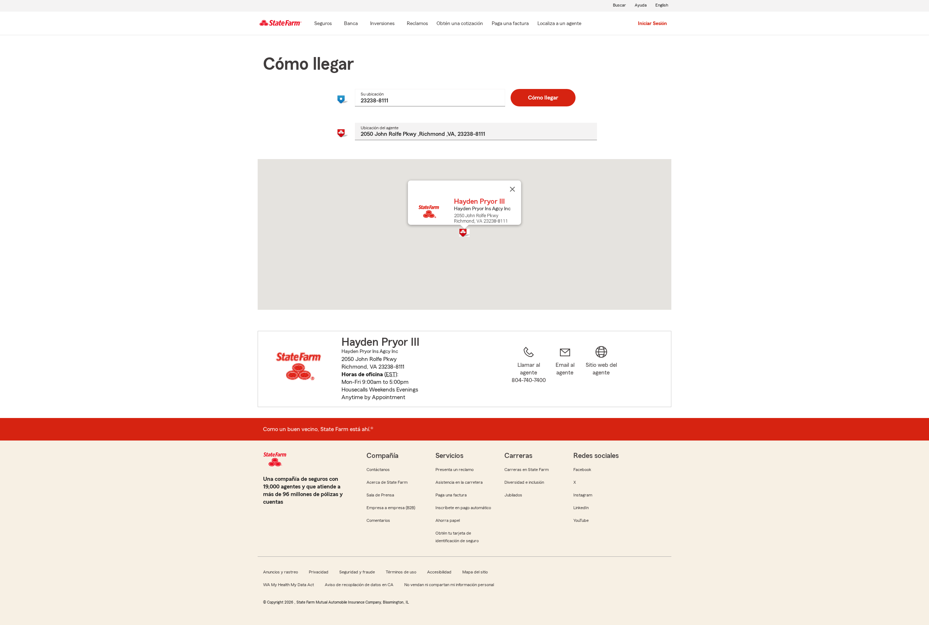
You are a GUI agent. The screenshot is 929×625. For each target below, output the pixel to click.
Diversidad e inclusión (524, 482)
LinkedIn (581, 508)
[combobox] (430, 97)
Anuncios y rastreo (280, 572)
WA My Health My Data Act (288, 585)
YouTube (581, 520)
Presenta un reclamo (454, 469)
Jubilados (513, 495)
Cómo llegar (543, 98)
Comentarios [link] (378, 520)
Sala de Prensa (380, 495)
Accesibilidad (439, 572)
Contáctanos (378, 469)
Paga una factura (451, 495)
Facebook (582, 469)
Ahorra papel (447, 520)
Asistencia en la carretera (459, 482)
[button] (464, 233)
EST (391, 374)
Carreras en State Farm (526, 469)
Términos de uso (401, 572)
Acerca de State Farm (387, 482)
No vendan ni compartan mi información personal (449, 585)
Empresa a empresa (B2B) (391, 508)
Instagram (582, 495)
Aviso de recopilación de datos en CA (359, 585)
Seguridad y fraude (357, 572)
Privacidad (318, 572)
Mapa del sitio (475, 572)
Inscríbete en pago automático (463, 508)
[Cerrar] (512, 189)
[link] (565, 373)
